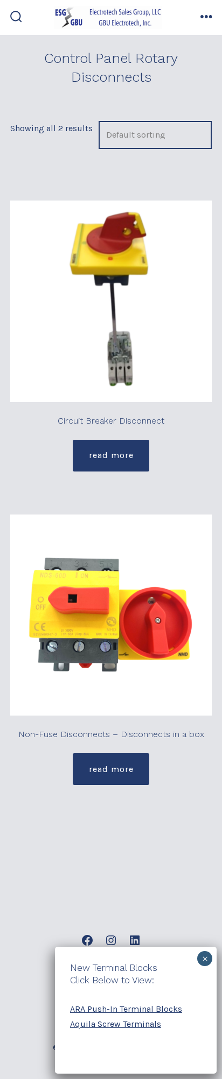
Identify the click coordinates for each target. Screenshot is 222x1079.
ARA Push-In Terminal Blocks (126, 1009)
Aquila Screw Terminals (115, 1024)
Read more (111, 455)
